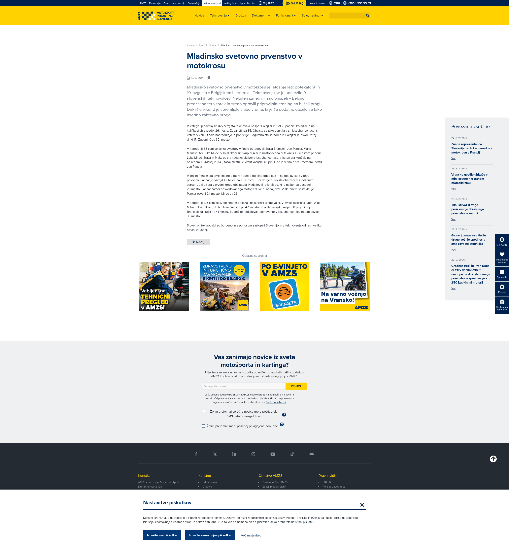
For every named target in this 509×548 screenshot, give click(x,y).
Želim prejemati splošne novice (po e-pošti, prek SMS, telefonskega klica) (243, 413)
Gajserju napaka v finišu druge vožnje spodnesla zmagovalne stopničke (468, 239)
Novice (213, 45)
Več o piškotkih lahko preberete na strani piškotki (281, 522)
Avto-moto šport (196, 45)
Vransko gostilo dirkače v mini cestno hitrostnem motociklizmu (469, 178)
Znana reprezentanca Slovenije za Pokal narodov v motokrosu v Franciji (471, 148)
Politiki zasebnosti (276, 402)
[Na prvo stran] (156, 15)
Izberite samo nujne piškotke (210, 535)
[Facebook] (196, 454)
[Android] (311, 454)
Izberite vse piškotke (162, 535)
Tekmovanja (209, 482)
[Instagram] (253, 454)
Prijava (296, 386)
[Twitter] (215, 454)
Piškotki (327, 482)
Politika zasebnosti (334, 487)
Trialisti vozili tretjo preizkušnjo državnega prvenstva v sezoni (467, 209)
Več (453, 158)
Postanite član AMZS (275, 482)
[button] (367, 15)
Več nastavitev (251, 535)
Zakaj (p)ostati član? (274, 487)
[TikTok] (292, 454)
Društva (207, 487)
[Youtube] (272, 454)
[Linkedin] (234, 454)
